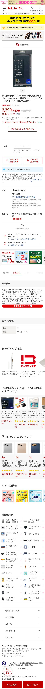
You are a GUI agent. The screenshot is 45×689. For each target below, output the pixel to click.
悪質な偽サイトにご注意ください (13, 656)
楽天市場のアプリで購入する (22, 129)
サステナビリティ (32, 677)
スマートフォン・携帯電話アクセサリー (16, 14)
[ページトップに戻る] (41, 681)
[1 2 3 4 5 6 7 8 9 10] (22, 146)
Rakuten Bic (15, 9)
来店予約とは (35, 179)
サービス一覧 (6, 677)
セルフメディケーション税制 (12, 654)
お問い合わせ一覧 (18, 677)
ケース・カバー (38, 14)
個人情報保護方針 (8, 679)
